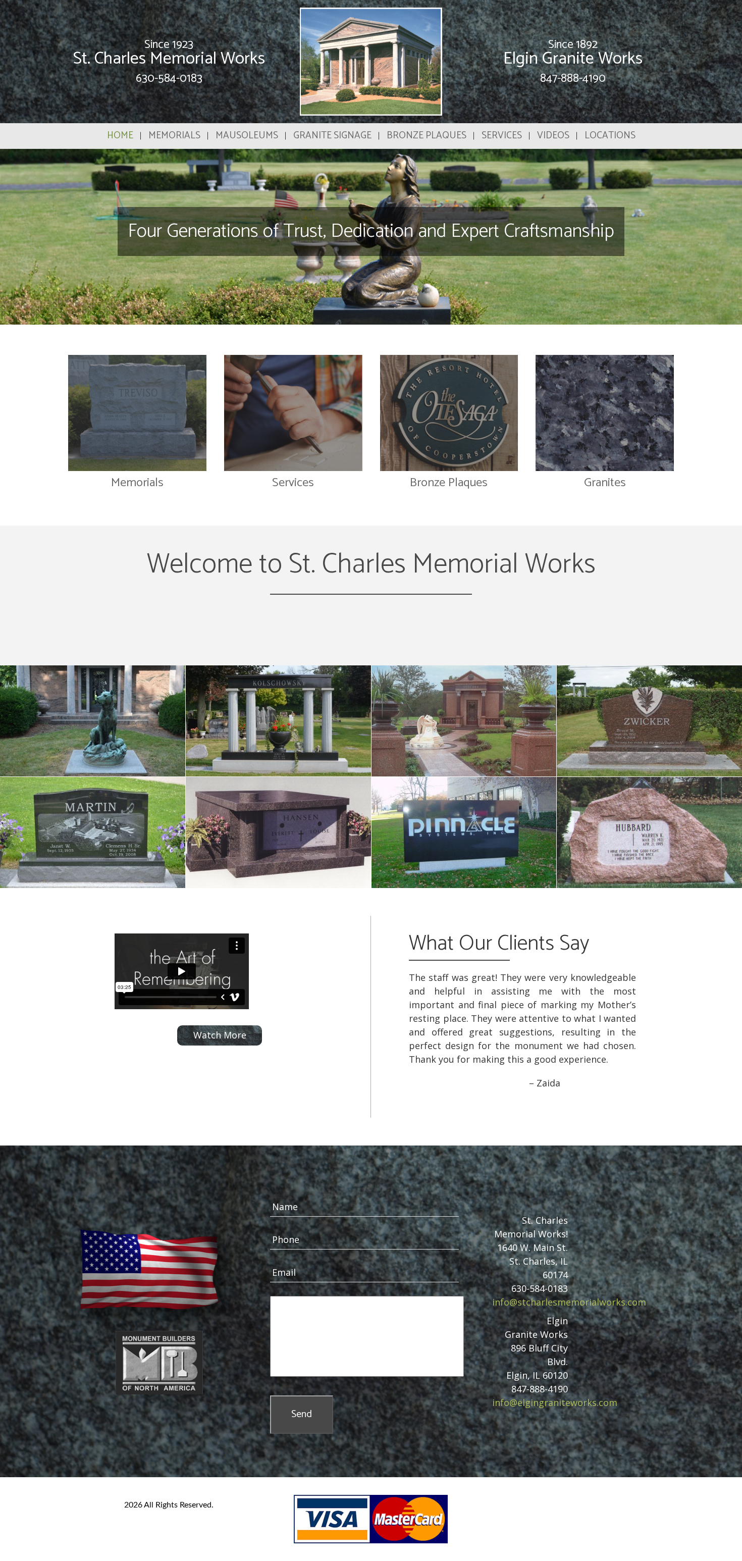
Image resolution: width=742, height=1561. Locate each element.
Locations (610, 135)
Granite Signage (332, 135)
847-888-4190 (573, 78)
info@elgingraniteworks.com (554, 1402)
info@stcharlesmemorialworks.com (569, 1302)
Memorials (174, 135)
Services (502, 135)
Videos (553, 135)
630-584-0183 (169, 78)
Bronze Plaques (426, 135)
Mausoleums (247, 135)
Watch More (219, 1035)
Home (120, 135)
